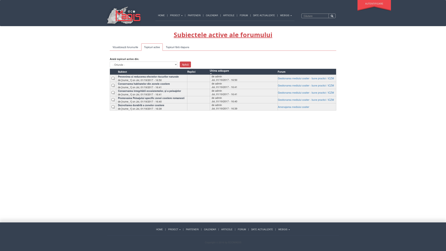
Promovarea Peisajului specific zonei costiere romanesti (151, 98)
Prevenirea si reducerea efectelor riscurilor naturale (148, 76)
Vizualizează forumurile (125, 47)
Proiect (175, 15)
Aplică (185, 64)
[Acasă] (125, 15)
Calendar (212, 15)
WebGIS (285, 15)
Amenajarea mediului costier (293, 107)
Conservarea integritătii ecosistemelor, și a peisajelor (149, 91)
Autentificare (374, 3)
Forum (244, 15)
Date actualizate (264, 15)
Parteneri (194, 15)
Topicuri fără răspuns (177, 47)
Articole (228, 15)
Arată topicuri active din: (124, 59)
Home (161, 15)
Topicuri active (153, 48)
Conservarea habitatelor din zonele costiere (144, 83)
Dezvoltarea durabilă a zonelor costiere (141, 105)
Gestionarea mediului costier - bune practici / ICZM (306, 78)
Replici (191, 71)
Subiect (122, 71)
